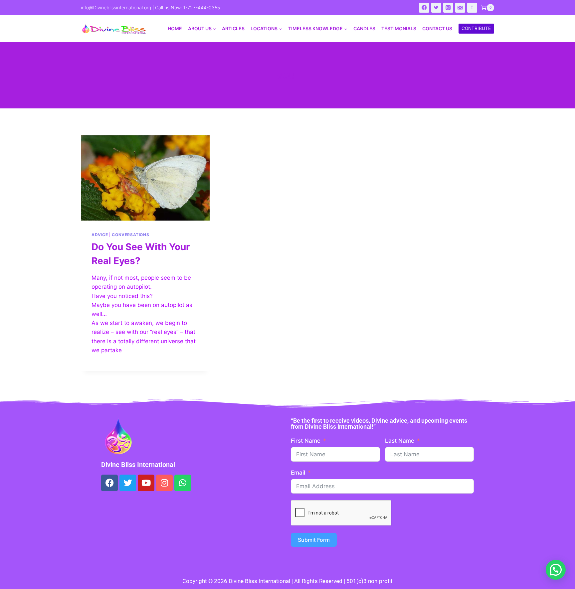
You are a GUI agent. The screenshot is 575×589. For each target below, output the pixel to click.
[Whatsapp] (182, 483)
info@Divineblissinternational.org (116, 7)
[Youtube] (146, 483)
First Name (305, 440)
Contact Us (437, 28)
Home (175, 28)
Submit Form (314, 539)
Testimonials (398, 28)
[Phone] (472, 8)
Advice (100, 234)
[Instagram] (448, 8)
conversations (130, 234)
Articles (233, 28)
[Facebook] (424, 8)
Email (298, 472)
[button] (556, 570)
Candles (364, 28)
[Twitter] (436, 8)
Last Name (399, 440)
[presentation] (145, 178)
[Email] (460, 8)
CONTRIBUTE (476, 28)
